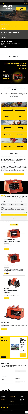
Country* (16, 369)
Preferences (14, 218)
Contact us (19, 11)
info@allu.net (3, 399)
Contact (21, 402)
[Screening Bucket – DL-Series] (14, 233)
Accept (14, 214)
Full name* (3, 369)
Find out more (23, 68)
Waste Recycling (7, 134)
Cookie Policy (12, 401)
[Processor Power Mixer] (14, 282)
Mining (20, 116)
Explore (3, 28)
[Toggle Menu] (26, 3)
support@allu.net (12, 396)
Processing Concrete (7, 146)
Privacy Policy (17, 382)
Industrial (7, 116)
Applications (21, 397)
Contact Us (4, 329)
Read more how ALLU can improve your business (14, 173)
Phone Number (4, 376)
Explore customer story (23, 355)
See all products (14, 224)
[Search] (25, 3)
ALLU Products (22, 396)
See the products (21, 9)
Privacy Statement (12, 400)
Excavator (7, 63)
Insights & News (22, 399)
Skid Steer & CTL (22, 63)
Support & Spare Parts (23, 398)
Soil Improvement (20, 134)
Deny (14, 216)
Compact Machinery (22, 65)
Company (3, 379)
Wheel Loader (14, 63)
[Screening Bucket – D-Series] (14, 258)
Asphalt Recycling (20, 146)
